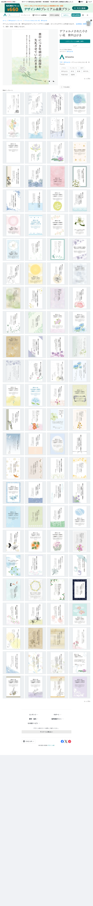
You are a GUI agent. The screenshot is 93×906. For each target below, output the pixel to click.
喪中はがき (70, 51)
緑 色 (72, 71)
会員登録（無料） (82, 24)
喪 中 (82, 68)
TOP (61, 62)
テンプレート (25, 15)
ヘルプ (90, 1)
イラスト (63, 68)
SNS (81, 1)
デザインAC (51, 745)
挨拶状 (73, 74)
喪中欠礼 (85, 71)
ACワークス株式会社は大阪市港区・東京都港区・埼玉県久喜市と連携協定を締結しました (47, 1)
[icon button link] (83, 15)
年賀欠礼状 (64, 74)
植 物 (78, 71)
